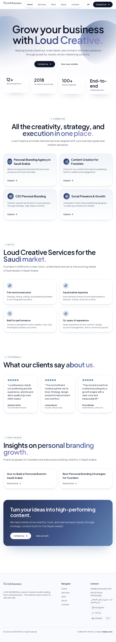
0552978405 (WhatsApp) (96, 594)
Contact (75, 4)
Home (30, 4)
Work (53, 4)
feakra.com (107, 632)
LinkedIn (98, 618)
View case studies (69, 64)
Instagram (99, 607)
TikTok (97, 612)
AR (88, 4)
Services (42, 4)
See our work (42, 535)
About (63, 4)
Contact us (101, 4)
